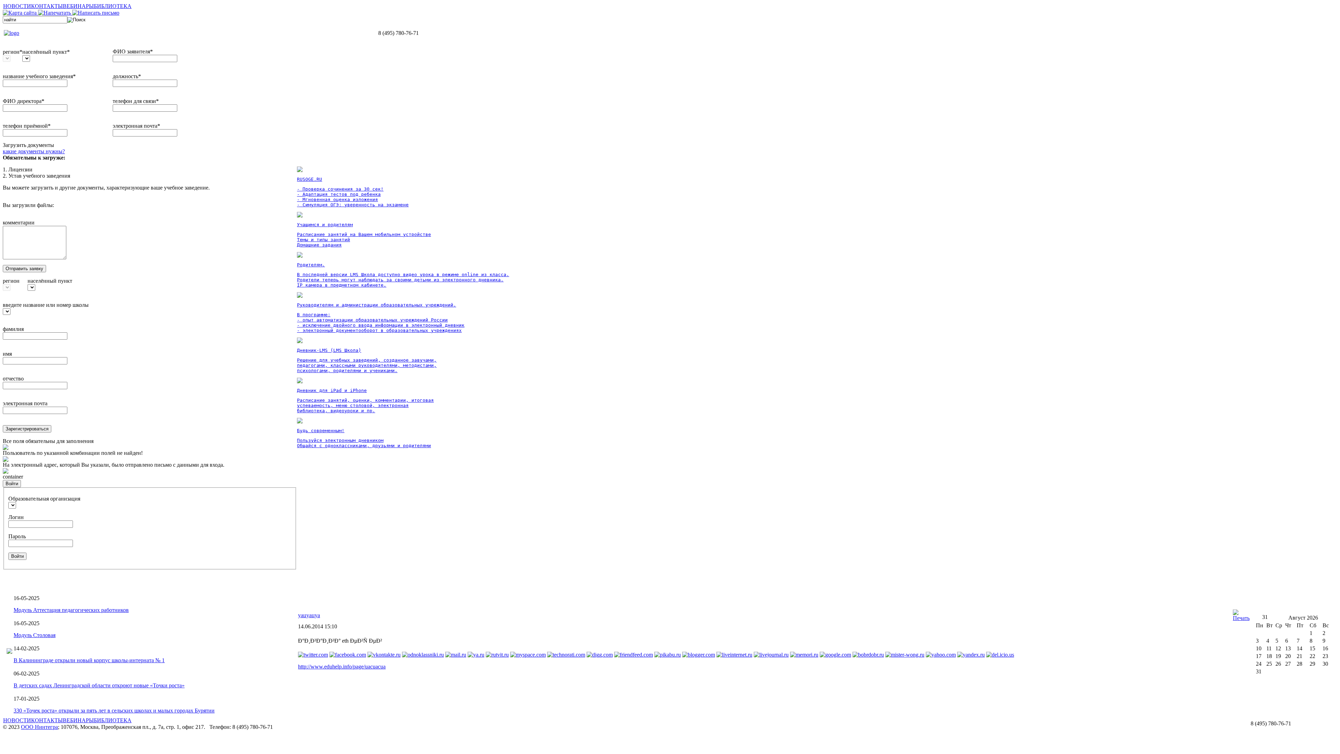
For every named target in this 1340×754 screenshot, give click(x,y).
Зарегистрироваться (27, 428)
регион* (12, 52)
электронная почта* (136, 126)
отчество (13, 379)
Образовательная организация (44, 499)
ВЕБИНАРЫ (78, 6)
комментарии (19, 223)
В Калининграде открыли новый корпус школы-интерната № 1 (89, 660)
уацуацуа (309, 615)
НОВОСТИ (17, 6)
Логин (16, 517)
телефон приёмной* (27, 126)
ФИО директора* (23, 101)
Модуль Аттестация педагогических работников (71, 610)
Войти (12, 483)
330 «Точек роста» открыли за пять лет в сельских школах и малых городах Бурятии (114, 711)
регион (11, 281)
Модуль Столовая (34, 635)
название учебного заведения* (39, 76)
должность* (127, 76)
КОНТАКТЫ (47, 6)
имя (7, 354)
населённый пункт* (46, 52)
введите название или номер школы (46, 305)
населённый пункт (50, 281)
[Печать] (1241, 618)
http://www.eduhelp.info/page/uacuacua (342, 667)
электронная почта (25, 403)
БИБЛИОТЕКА (113, 6)
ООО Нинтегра (39, 727)
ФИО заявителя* (133, 51)
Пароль (17, 536)
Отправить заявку (24, 268)
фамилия (13, 329)
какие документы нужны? (34, 151)
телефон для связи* (136, 101)
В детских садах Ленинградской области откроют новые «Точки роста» (99, 685)
